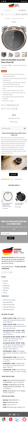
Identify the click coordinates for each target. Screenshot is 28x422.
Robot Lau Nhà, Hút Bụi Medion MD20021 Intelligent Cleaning (7, 205)
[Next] (24, 38)
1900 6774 (9, 367)
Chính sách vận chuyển (9, 300)
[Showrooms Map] (3, 419)
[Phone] (11, 419)
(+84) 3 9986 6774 (8, 322)
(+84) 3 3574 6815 (11, 328)
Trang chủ (7, 18)
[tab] (14, 115)
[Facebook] (1, 1)
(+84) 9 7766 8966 (21, 371)
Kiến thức (18, 14)
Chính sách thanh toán (9, 307)
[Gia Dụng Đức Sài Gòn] (14, 6)
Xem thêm (13, 174)
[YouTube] (5, 1)
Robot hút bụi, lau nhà (17, 18)
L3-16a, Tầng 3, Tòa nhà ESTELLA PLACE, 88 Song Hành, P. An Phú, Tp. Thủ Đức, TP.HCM (14, 346)
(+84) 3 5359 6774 (13, 348)
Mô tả (14, 115)
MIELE (10, 65)
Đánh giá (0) (14, 122)
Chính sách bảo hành (8, 304)
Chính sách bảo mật (8, 309)
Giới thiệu (5, 281)
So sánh (4, 71)
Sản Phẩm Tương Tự (14, 185)
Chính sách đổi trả (8, 302)
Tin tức (5, 283)
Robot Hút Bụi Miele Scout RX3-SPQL (19, 204)
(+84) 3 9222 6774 (13, 340)
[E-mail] (3, 1)
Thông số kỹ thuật (14, 118)
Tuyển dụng (6, 288)
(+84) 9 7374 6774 (8, 334)
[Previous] (3, 38)
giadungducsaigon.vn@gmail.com (16, 407)
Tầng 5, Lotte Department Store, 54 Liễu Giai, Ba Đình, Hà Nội (14, 326)
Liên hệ (5, 292)
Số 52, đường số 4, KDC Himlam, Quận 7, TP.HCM (15, 338)
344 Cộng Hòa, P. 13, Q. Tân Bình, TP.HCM (14, 332)
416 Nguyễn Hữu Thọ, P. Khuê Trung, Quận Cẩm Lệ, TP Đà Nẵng (13, 365)
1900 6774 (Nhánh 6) (18, 382)
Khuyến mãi (24, 14)
